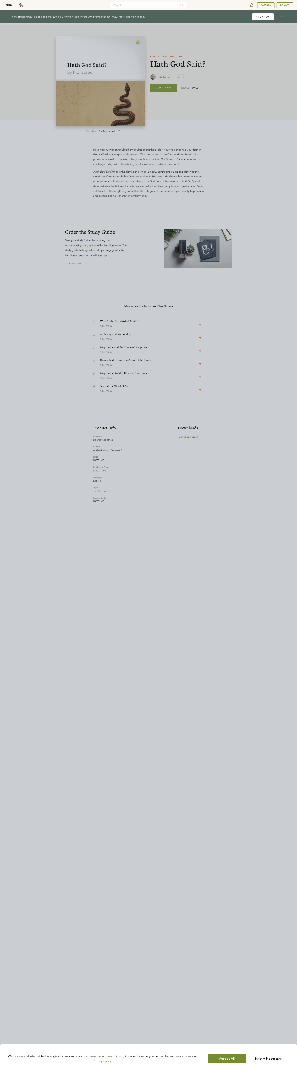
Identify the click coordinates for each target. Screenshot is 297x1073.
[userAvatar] (251, 5)
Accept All (227, 1058)
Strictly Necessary (268, 1058)
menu (9, 5)
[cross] (281, 16)
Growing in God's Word (74, 16)
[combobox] (144, 5)
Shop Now (263, 16)
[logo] (20, 5)
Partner (266, 5)
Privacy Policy (102, 1061)
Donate (284, 5)
